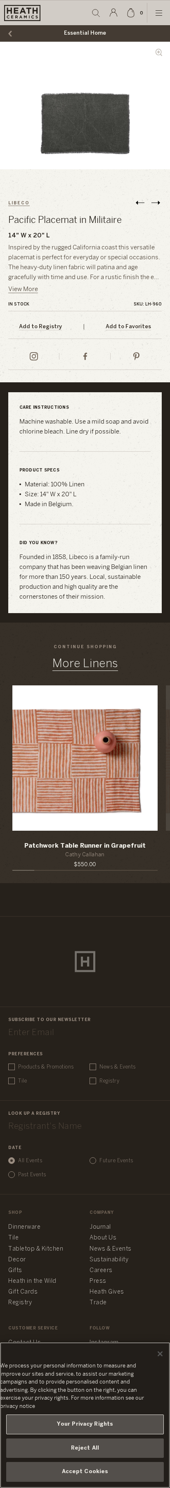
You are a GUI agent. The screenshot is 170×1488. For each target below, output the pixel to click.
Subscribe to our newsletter (49, 1020)
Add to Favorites (128, 326)
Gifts (15, 1270)
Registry (109, 1081)
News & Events (117, 1067)
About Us (103, 1238)
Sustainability (109, 1260)
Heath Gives (107, 1292)
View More (23, 289)
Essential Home (85, 33)
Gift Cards (23, 1292)
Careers (101, 1270)
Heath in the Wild (32, 1281)
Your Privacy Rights (85, 1424)
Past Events (32, 1175)
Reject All (85, 1448)
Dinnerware (24, 1227)
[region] (85, 1415)
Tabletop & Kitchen (35, 1249)
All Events (30, 1161)
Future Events (116, 1161)
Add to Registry (40, 326)
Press (98, 1281)
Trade (98, 1303)
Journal (100, 1227)
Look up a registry (34, 1114)
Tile (22, 1081)
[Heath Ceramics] (85, 962)
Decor (17, 1260)
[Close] (160, 1354)
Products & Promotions (46, 1067)
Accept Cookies (85, 1471)
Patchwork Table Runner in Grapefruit (85, 846)
